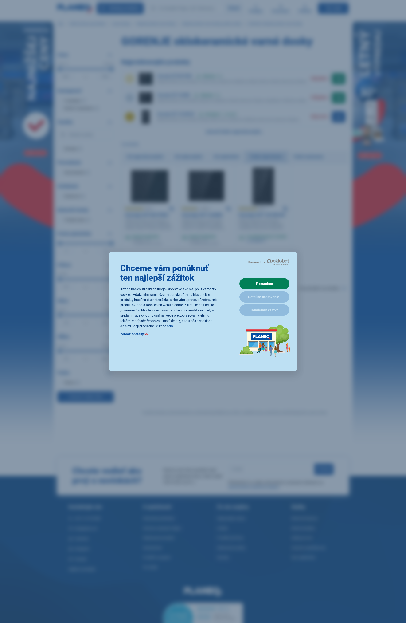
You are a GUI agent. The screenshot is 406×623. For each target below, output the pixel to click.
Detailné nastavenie (263, 297)
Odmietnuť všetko (264, 310)
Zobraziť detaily (134, 334)
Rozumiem (264, 284)
